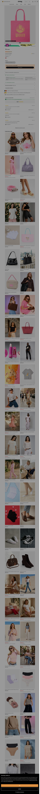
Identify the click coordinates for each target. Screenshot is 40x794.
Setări (19, 789)
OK (19, 785)
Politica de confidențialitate (8, 781)
